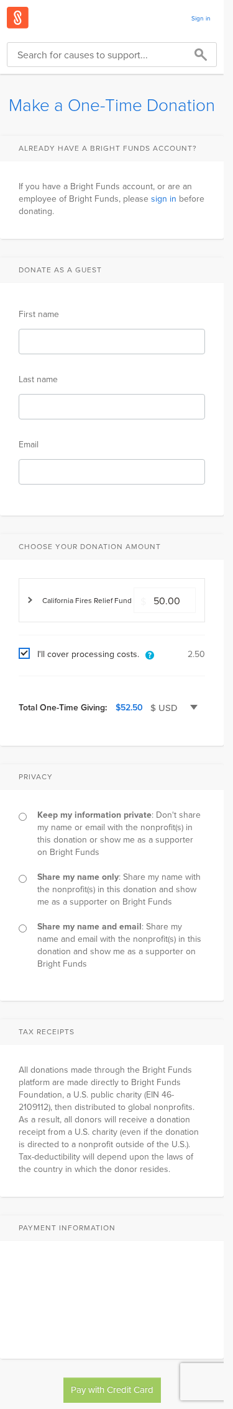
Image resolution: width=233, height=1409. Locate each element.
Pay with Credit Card (112, 1389)
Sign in (201, 18)
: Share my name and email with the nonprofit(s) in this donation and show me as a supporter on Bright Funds (119, 945)
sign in (163, 198)
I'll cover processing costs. (88, 654)
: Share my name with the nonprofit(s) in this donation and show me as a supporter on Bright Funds (119, 889)
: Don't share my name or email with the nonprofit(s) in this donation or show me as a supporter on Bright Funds (119, 833)
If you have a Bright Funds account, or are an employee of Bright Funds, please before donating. (111, 198)
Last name (38, 379)
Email (29, 444)
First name (39, 314)
